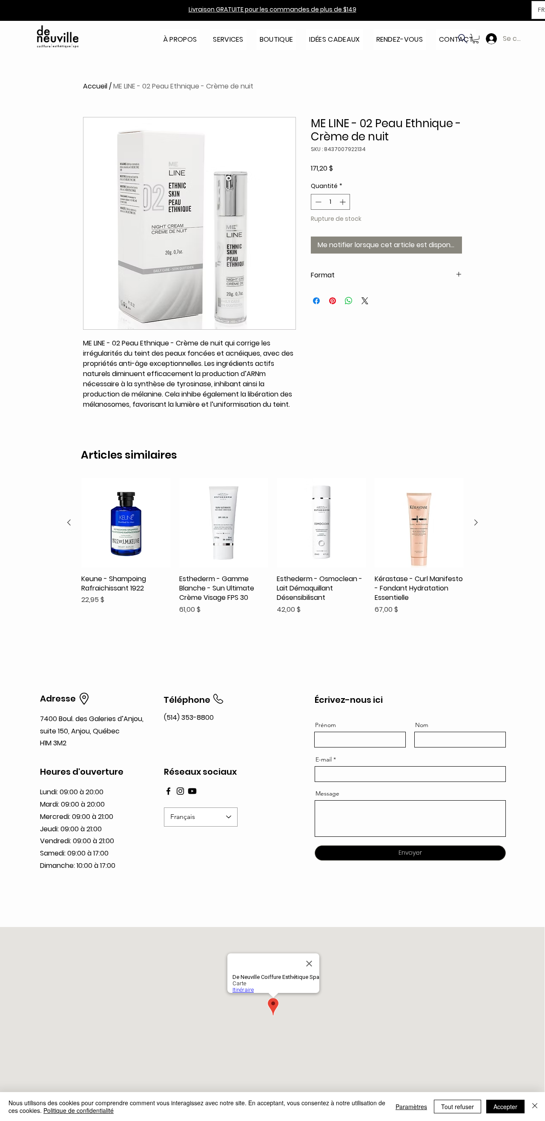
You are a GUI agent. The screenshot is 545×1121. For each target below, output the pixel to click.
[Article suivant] (476, 522)
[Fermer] (535, 1106)
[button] (180, 37)
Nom (421, 725)
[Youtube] (192, 791)
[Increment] (343, 201)
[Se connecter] (489, 39)
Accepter (505, 1106)
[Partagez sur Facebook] (316, 301)
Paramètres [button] (411, 1106)
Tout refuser (457, 1106)
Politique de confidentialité (78, 1110)
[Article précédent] (69, 522)
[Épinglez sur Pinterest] (332, 301)
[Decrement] (317, 201)
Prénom (325, 725)
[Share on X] (365, 301)
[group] (272, 546)
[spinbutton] (330, 201)
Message (327, 793)
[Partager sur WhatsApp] (349, 301)
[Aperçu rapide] (126, 523)
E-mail (324, 759)
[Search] (462, 39)
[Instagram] (180, 791)
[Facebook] (168, 791)
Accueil (95, 86)
